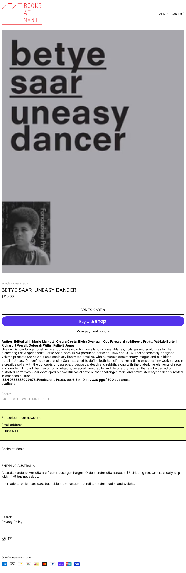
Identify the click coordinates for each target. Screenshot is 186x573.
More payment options (93, 331)
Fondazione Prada (15, 283)
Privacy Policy (12, 522)
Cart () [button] (177, 14)
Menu (163, 14)
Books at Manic (13, 449)
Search (7, 517)
